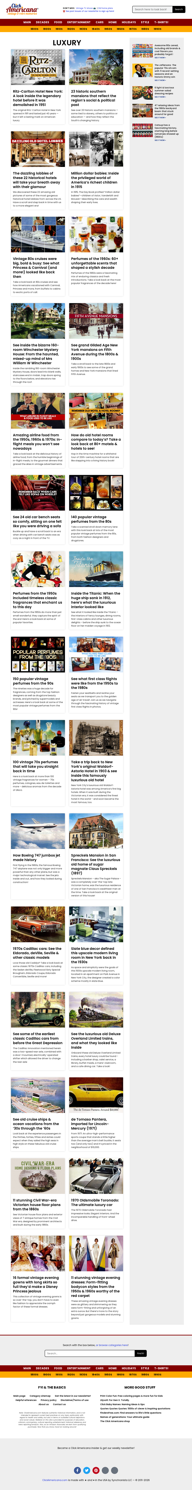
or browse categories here (112, 1345)
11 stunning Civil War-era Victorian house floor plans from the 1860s (37, 1205)
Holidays (129, 22)
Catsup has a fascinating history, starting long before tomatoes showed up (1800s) (167, 131)
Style (145, 22)
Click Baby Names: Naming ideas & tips (122, 1404)
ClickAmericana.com (54, 1480)
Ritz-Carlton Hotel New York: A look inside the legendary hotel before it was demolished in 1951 (38, 98)
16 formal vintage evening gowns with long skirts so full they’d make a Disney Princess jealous (36, 1284)
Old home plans (105, 8)
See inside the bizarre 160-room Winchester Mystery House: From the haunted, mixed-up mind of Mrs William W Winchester (36, 354)
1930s (83, 29)
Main (27, 22)
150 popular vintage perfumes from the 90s (33, 681)
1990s (157, 29)
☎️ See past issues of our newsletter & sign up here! (88, 11)
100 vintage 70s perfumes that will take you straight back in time (35, 766)
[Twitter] (86, 1470)
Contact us (59, 1404)
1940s (96, 29)
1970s (133, 29)
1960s (121, 29)
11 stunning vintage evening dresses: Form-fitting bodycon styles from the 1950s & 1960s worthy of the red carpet (95, 1286)
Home (113, 22)
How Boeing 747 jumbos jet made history (36, 857)
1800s (35, 29)
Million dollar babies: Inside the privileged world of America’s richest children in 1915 (95, 180)
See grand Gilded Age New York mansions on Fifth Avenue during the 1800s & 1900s (94, 352)
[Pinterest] (96, 1470)
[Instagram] (105, 1470)
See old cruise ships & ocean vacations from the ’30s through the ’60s (36, 1124)
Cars (99, 22)
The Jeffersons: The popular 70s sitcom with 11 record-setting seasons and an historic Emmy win (167, 71)
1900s (47, 29)
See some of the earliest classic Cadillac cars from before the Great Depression (38, 1038)
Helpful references (26, 1400)
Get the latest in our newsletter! (73, 1395)
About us (44, 1404)
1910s (59, 29)
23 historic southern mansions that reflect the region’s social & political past (93, 98)
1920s (71, 29)
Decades (42, 22)
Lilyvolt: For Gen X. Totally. (114, 1400)
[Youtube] (114, 1470)
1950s (108, 29)
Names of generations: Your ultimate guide (124, 1417)
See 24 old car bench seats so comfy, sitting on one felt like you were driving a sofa (37, 521)
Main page (19, 1395)
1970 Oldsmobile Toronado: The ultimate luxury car (95, 1202)
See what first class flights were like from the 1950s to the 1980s (94, 683)
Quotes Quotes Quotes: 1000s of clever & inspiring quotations (135, 1408)
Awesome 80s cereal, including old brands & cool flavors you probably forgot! (167, 50)
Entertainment (79, 22)
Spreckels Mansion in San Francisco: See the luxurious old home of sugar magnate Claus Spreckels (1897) (95, 864)
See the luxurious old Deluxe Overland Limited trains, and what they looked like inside (96, 1040)
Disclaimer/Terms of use (75, 1400)
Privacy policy (49, 1400)
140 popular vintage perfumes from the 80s (91, 519)
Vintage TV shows (84, 8)
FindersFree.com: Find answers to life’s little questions (130, 1412)
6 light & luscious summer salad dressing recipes (164, 90)
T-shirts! (161, 22)
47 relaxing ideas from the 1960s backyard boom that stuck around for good (167, 110)
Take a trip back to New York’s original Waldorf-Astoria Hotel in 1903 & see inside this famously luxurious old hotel (94, 771)
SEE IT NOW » (160, 57)
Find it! (140, 1353)
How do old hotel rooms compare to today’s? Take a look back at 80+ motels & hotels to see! (96, 442)
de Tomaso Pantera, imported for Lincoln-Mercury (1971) (90, 1124)
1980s (145, 29)
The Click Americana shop (115, 1421)
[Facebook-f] (77, 1470)
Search (179, 9)
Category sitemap (40, 1395)
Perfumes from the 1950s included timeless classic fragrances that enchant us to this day (37, 600)
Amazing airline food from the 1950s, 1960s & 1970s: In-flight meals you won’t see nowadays (37, 442)
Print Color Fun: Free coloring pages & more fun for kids (131, 1395)
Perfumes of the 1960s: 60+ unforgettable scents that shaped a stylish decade (94, 263)
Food (58, 22)
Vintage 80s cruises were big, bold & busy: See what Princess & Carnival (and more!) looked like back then (36, 267)
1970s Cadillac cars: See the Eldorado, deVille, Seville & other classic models (37, 953)
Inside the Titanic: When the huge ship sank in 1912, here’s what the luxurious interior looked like (95, 600)
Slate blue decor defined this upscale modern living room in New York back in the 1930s (94, 955)
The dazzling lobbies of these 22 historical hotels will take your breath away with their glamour (36, 180)
